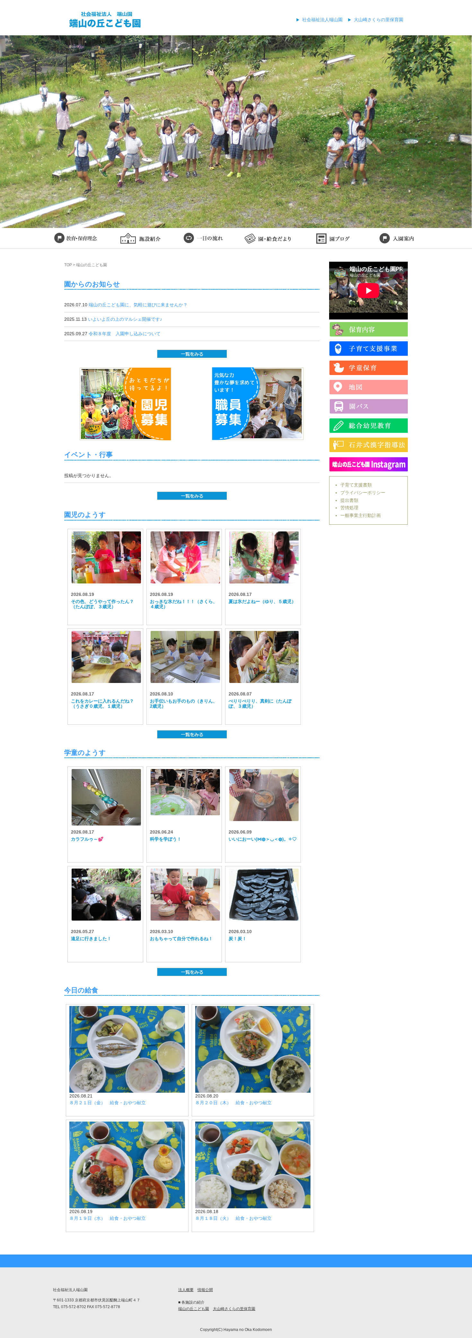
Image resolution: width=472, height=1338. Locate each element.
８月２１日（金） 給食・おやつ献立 (107, 1102)
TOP (68, 265)
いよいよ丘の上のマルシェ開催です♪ (125, 319)
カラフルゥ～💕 (87, 839)
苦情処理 (349, 507)
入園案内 (396, 239)
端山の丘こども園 (193, 1309)
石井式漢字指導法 (368, 445)
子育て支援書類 (356, 484)
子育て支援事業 (368, 348)
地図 (368, 387)
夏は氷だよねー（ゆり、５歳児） (262, 601)
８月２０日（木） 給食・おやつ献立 (233, 1102)
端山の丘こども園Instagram (368, 464)
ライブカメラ (368, 329)
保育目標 (75, 239)
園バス (368, 406)
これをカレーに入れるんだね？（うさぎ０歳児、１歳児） (102, 703)
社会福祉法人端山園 (322, 19)
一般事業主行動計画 (360, 515)
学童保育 (368, 368)
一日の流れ (204, 239)
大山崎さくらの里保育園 (378, 19)
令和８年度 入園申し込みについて (125, 333)
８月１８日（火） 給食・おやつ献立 (233, 1218)
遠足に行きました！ (91, 938)
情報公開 (205, 1290)
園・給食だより (268, 239)
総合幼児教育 (368, 425)
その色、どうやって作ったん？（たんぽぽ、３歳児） (102, 604)
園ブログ (332, 239)
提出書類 (349, 500)
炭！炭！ (238, 938)
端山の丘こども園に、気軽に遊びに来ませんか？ (138, 304)
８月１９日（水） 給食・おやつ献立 (107, 1218)
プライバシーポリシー (362, 492)
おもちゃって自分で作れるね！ (181, 938)
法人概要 (186, 1290)
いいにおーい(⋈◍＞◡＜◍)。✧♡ (263, 839)
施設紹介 (140, 239)
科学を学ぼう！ (165, 839)
